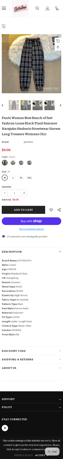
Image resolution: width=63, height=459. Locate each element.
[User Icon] (47, 8)
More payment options (31, 229)
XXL (29, 177)
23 (8, 236)
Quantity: (7, 186)
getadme (28, 142)
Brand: (5, 142)
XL (21, 177)
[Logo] (20, 8)
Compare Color (50, 88)
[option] (31, 63)
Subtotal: (6, 199)
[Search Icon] (37, 8)
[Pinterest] (5, 428)
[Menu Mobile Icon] (4, 8)
